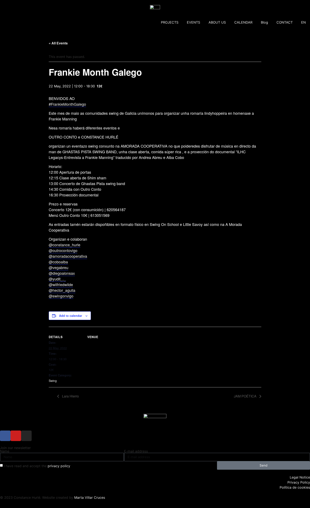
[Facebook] (5, 436)
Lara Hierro (70, 396)
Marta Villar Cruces (89, 497)
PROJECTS (169, 22)
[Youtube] (16, 436)
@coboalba (58, 261)
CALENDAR (243, 22)
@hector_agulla (62, 290)
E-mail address (136, 451)
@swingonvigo (61, 296)
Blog (264, 22)
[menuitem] (303, 22)
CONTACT (284, 22)
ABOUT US (217, 22)
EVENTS (193, 22)
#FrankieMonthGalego (67, 104)
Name (4, 451)
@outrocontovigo (63, 250)
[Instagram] (26, 436)
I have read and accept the (37, 466)
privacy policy (59, 466)
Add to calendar (70, 315)
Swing (53, 381)
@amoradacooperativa (68, 256)
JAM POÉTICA (245, 396)
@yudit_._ (57, 278)
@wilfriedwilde (61, 284)
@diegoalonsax (62, 273)
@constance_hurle (64, 244)
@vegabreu (58, 267)
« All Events (58, 43)
